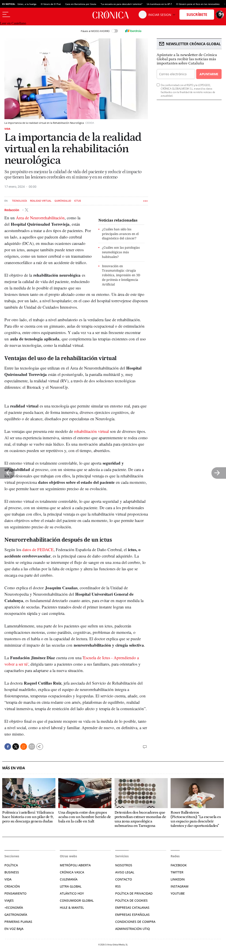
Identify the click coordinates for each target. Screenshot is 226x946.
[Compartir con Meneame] (23, 746)
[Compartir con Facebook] (7, 746)
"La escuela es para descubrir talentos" (121, 4)
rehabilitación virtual (91, 431)
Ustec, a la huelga (26, 4)
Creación (12, 886)
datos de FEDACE (38, 549)
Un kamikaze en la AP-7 (159, 4)
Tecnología (19, 200)
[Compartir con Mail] (31, 746)
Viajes (9, 900)
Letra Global (70, 886)
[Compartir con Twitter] (15, 746)
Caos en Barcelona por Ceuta (80, 4)
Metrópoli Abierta (75, 865)
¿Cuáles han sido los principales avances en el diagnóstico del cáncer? (120, 233)
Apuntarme (209, 74)
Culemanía (68, 879)
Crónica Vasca (72, 872)
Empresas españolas (132, 914)
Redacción (12, 210)
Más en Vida (13, 768)
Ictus (77, 200)
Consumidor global (77, 900)
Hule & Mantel (72, 907)
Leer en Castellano (13, 23)
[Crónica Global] (113, 15)
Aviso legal (124, 872)
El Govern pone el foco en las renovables (198, 4)
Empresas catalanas (132, 907)
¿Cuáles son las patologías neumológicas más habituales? (121, 252)
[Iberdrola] (133, 31)
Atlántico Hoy (72, 893)
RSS (118, 886)
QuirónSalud (63, 200)
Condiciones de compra (135, 922)
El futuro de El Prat (51, 4)
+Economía (13, 907)
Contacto (123, 879)
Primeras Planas (18, 922)
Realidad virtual (40, 200)
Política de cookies (131, 900)
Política (11, 865)
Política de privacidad (134, 893)
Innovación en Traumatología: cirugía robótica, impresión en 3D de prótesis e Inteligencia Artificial (121, 275)
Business (11, 872)
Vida (7, 128)
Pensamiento (15, 893)
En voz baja (13, 929)
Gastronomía (15, 914)
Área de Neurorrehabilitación (40, 217)
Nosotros (123, 865)
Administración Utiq (132, 929)
